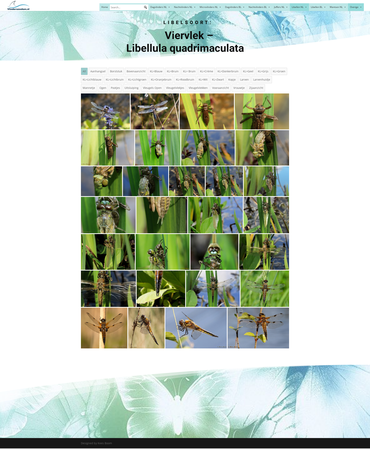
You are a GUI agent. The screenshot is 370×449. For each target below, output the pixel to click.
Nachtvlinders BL (258, 7)
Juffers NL (279, 7)
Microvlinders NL (209, 7)
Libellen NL (298, 7)
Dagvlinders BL (233, 7)
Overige (354, 7)
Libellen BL (316, 7)
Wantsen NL (336, 7)
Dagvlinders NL (158, 7)
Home (104, 7)
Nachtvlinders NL (183, 7)
